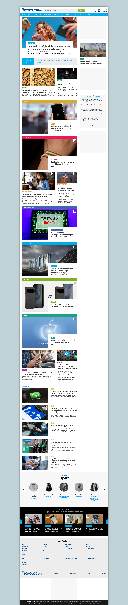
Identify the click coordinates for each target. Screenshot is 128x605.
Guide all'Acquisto (90, 548)
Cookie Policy (45, 603)
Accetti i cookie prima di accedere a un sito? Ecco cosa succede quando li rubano (92, 110)
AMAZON (54, 60)
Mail (99, 11)
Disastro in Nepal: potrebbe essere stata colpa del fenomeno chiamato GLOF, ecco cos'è (67, 89)
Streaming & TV (25, 562)
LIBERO (37, 601)
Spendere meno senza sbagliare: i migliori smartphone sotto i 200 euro (92, 114)
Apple (44, 548)
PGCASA (62, 601)
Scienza (23, 552)
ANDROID (30, 14)
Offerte (23, 554)
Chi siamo (31, 603)
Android (45, 546)
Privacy (40, 603)
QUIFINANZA (87, 601)
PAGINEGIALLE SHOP (55, 601)
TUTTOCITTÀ (74, 601)
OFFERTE (75, 14)
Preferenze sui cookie (53, 603)
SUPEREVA (98, 601)
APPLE (36, 14)
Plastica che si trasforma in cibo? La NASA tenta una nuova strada (67, 94)
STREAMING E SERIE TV (45, 14)
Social (23, 560)
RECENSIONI (83, 14)
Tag (89, 573)
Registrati (93, 11)
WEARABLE (53, 159)
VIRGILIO (42, 601)
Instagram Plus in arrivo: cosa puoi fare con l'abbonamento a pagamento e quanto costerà (66, 379)
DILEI (78, 601)
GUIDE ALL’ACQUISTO (27, 191)
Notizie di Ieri (24, 548)
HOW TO (56, 14)
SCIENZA (82, 58)
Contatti (104, 573)
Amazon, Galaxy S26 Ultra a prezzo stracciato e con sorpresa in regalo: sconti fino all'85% (92, 100)
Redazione (46, 558)
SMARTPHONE (47, 60)
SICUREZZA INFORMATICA (56, 230)
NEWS (23, 14)
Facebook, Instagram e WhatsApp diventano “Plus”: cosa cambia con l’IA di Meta (67, 373)
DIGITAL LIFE (68, 544)
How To (88, 546)
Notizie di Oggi (25, 546)
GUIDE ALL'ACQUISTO (65, 14)
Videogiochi (24, 564)
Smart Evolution (68, 548)
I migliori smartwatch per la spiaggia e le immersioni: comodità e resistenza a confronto (65, 202)
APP (53, 388)
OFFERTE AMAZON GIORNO (65, 60)
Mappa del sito (73, 573)
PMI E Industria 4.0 (91, 558)
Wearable (67, 546)
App (44, 550)
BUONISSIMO (93, 601)
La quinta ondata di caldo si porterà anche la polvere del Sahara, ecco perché (92, 124)
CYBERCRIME (37, 62)
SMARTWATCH (38, 60)
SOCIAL (24, 369)
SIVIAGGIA (82, 601)
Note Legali (36, 603)
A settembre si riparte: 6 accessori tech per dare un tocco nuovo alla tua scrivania (67, 194)
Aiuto (59, 603)
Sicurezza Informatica (71, 558)
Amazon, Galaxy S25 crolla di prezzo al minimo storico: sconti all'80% (92, 105)
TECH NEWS (53, 265)
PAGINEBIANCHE (67, 601)
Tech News (24, 550)
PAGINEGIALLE (47, 601)
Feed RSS (56, 573)
